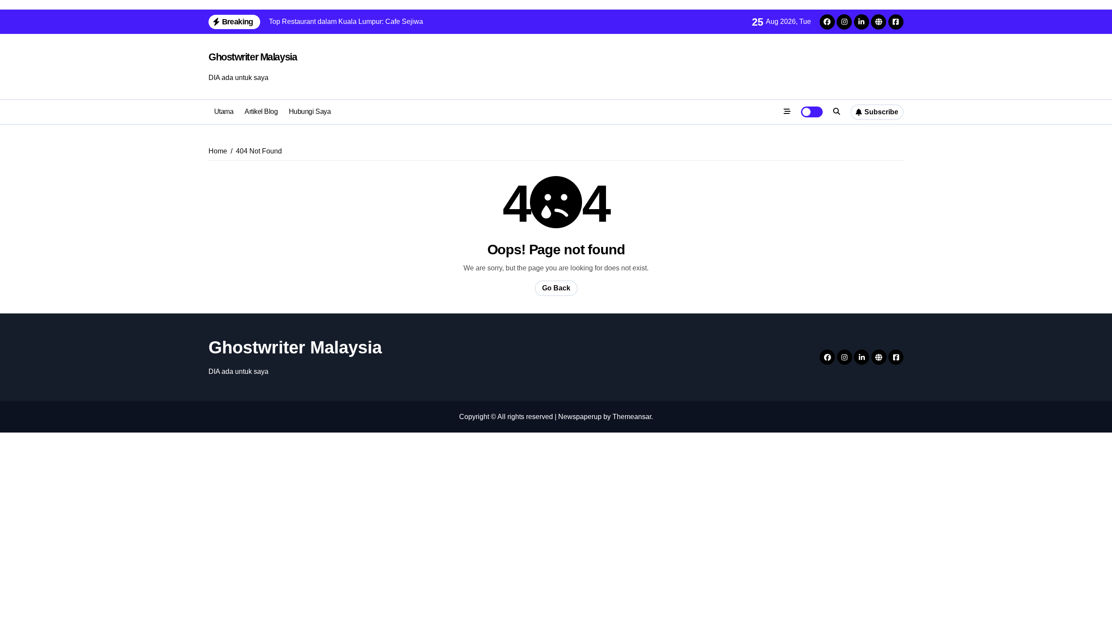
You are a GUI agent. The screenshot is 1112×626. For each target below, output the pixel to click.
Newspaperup (580, 416)
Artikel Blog (261, 111)
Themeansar (631, 416)
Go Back (556, 288)
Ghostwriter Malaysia (252, 57)
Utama (224, 111)
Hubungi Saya (310, 111)
